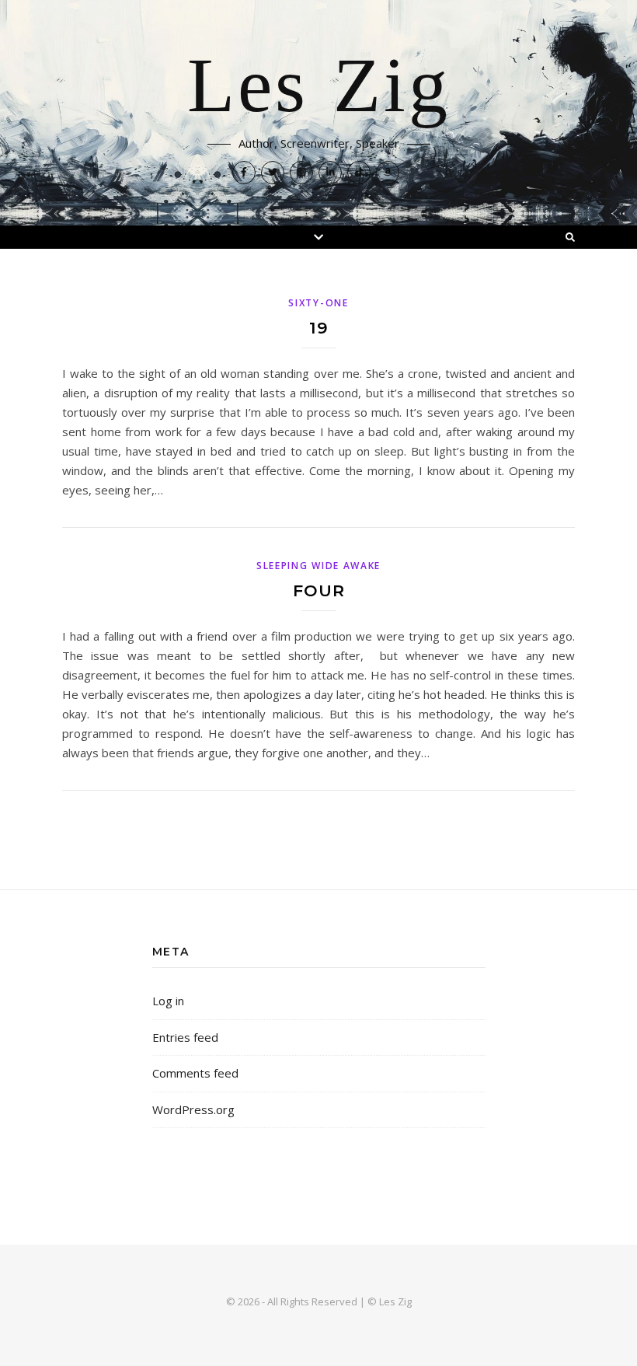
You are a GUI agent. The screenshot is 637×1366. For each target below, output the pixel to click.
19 (319, 327)
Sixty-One (318, 302)
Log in (168, 1000)
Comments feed (195, 1073)
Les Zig (319, 87)
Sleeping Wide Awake (318, 565)
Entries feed (185, 1037)
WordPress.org (193, 1109)
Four (319, 590)
